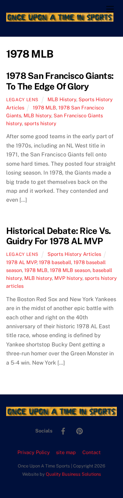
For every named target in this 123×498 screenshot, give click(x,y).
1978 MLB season (70, 270)
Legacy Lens (22, 99)
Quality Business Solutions (73, 474)
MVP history (68, 278)
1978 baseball (55, 262)
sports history (40, 123)
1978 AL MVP (21, 262)
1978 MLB (44, 107)
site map (66, 452)
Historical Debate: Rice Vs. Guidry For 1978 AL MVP (58, 236)
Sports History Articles (74, 254)
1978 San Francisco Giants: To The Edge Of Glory (59, 81)
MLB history (37, 115)
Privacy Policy (33, 452)
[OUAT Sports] (59, 18)
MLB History (61, 99)
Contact (91, 452)
